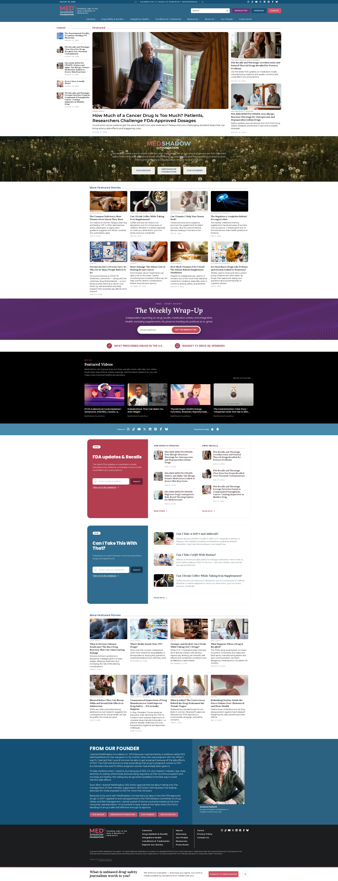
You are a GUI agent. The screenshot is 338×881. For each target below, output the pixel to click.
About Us (209, 19)
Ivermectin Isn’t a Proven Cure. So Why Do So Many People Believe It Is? (108, 269)
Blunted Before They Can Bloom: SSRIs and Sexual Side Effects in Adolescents (107, 703)
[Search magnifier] (228, 10)
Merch (179, 830)
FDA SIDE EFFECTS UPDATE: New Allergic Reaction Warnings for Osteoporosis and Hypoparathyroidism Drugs (253, 117)
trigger (245, 874)
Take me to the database (104, 487)
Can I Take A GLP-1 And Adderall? (197, 533)
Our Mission (98, 814)
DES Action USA (168, 814)
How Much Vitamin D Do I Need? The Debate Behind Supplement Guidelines (187, 269)
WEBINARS (259, 11)
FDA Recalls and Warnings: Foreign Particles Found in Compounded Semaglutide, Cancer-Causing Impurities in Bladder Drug (228, 491)
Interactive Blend (105, 859)
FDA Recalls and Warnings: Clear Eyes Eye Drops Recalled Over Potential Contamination (229, 473)
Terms (200, 830)
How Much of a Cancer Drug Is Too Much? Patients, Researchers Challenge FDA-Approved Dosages (147, 118)
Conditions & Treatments (168, 19)
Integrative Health (139, 19)
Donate (275, 11)
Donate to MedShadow (223, 874)
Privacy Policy (204, 834)
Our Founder (147, 814)
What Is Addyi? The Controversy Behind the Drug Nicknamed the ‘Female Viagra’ (187, 703)
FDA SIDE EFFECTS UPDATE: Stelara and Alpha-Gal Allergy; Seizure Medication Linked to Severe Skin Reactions (180, 477)
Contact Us (203, 837)
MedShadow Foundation (123, 814)
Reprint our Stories (152, 844)
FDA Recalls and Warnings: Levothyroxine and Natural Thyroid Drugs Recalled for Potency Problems (255, 65)
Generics (90, 19)
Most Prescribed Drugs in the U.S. (138, 346)
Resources (192, 19)
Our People (227, 19)
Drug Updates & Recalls (155, 834)
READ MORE (159, 511)
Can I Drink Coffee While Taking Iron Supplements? (209, 575)
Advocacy (181, 834)
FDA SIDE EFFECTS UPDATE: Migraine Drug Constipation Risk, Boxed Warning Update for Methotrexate (179, 495)
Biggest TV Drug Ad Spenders (203, 346)
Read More (207, 511)
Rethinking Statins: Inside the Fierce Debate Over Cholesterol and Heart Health (227, 703)
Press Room (245, 19)
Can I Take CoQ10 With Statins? (196, 554)
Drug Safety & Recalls (112, 19)
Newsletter (241, 11)
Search (136, 481)
